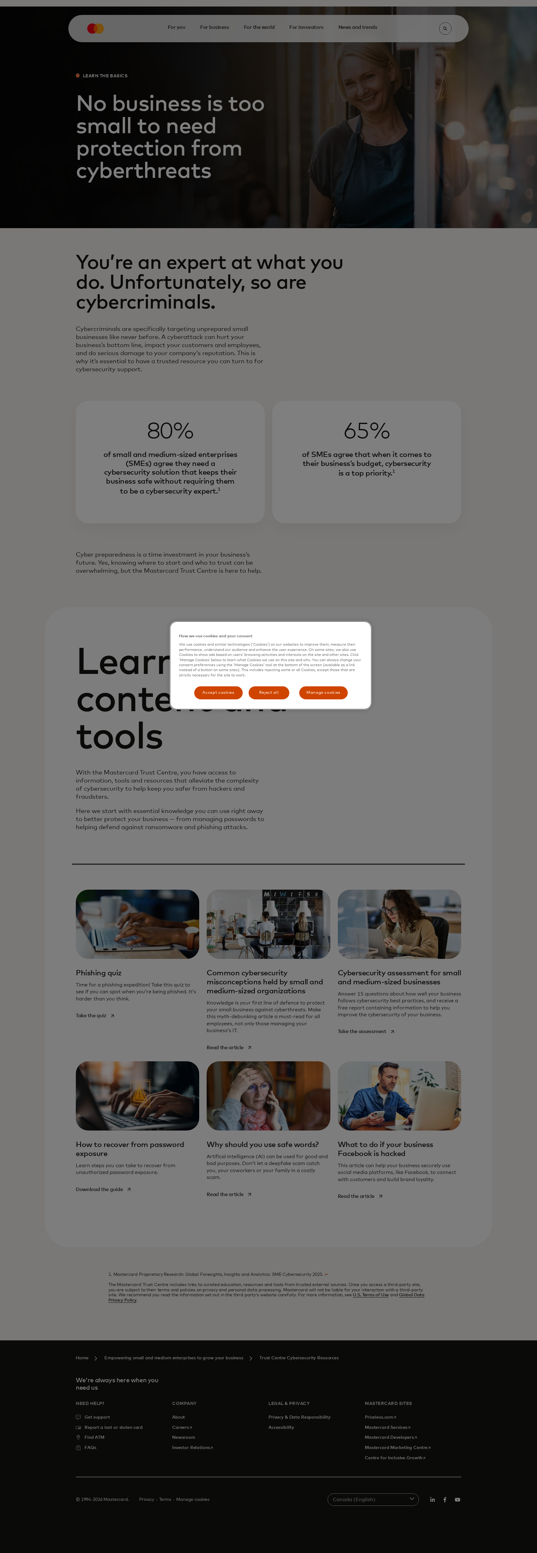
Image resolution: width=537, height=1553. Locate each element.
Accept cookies (218, 693)
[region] (271, 665)
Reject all (269, 693)
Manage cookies (323, 693)
